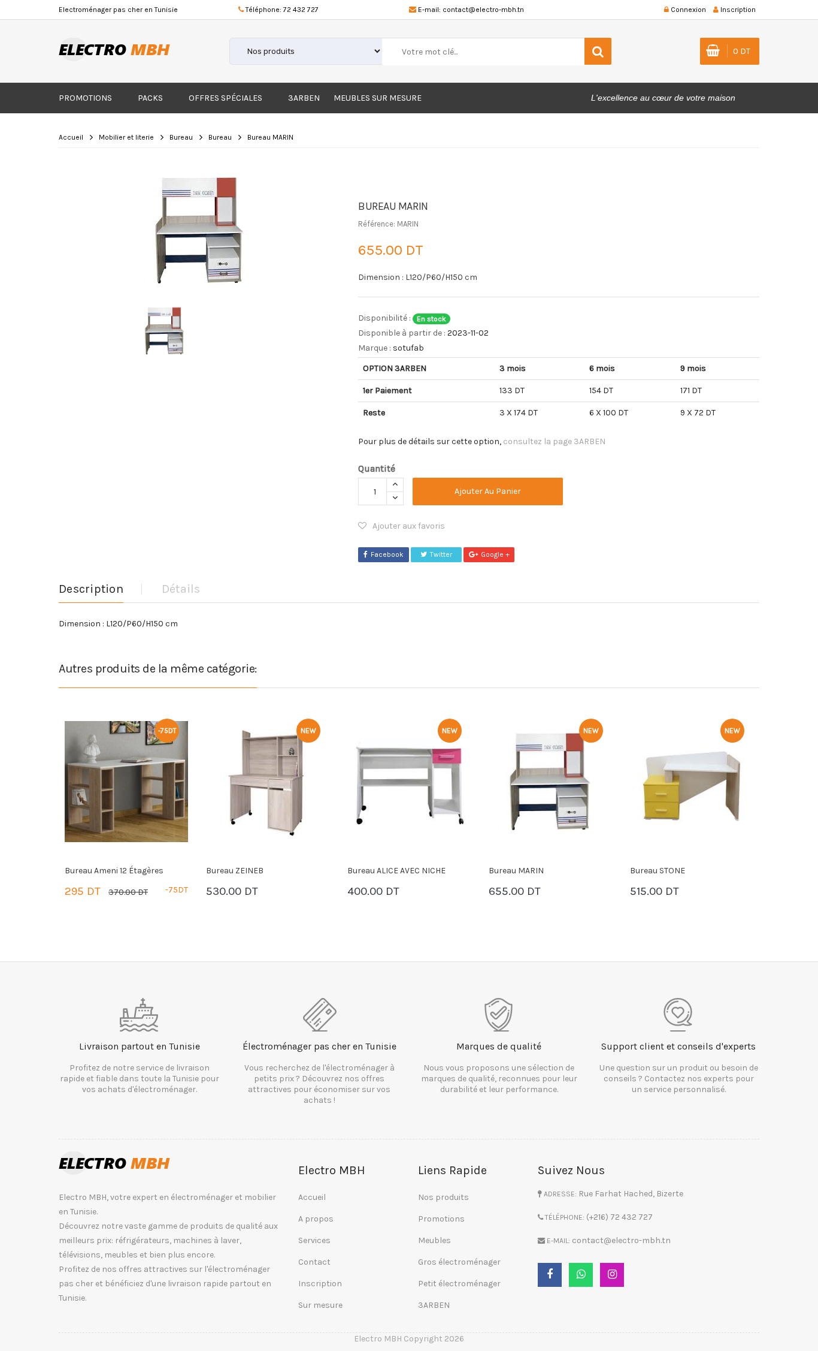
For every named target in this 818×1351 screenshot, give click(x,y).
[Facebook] (550, 1275)
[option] (199, 230)
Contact (314, 1262)
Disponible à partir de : (402, 333)
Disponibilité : (384, 318)
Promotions (85, 98)
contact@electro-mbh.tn (483, 9)
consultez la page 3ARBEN (554, 441)
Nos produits (443, 1197)
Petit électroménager (459, 1283)
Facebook (387, 554)
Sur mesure (320, 1305)
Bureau (181, 137)
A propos (316, 1219)
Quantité (376, 468)
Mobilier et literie (126, 137)
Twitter (441, 554)
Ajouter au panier (488, 491)
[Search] (597, 51)
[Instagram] (612, 1275)
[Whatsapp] (581, 1275)
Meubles (434, 1240)
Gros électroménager (459, 1262)
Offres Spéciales (225, 98)
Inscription (320, 1283)
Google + (495, 554)
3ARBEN (304, 98)
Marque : (374, 348)
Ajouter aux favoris (408, 526)
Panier (100, 892)
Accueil (71, 137)
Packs (150, 98)
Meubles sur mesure (378, 98)
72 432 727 (301, 9)
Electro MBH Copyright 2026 (409, 1339)
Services (314, 1240)
